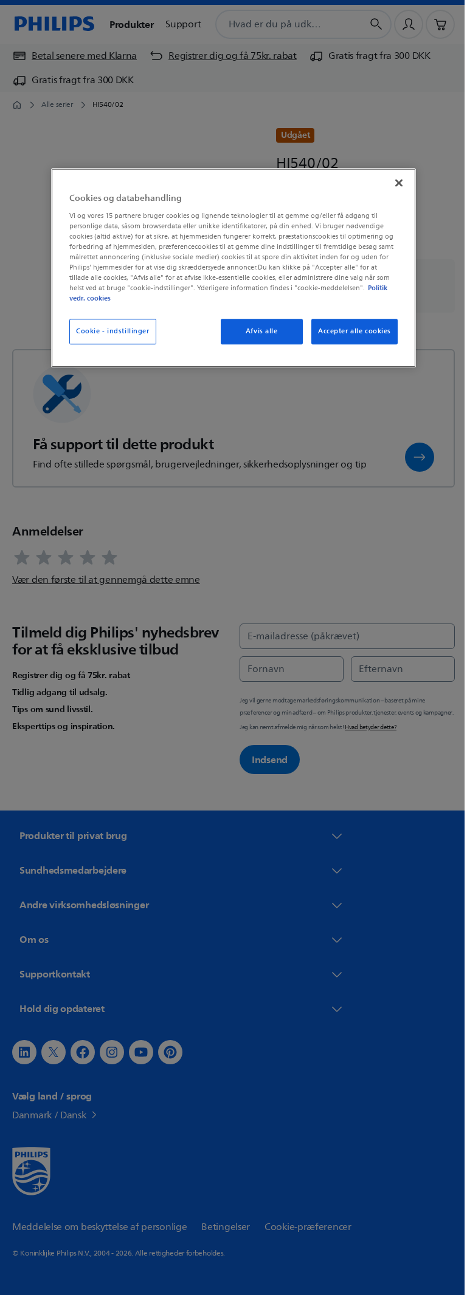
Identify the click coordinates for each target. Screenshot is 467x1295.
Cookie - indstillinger (108, 331)
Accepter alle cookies (350, 331)
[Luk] (394, 182)
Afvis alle (257, 331)
